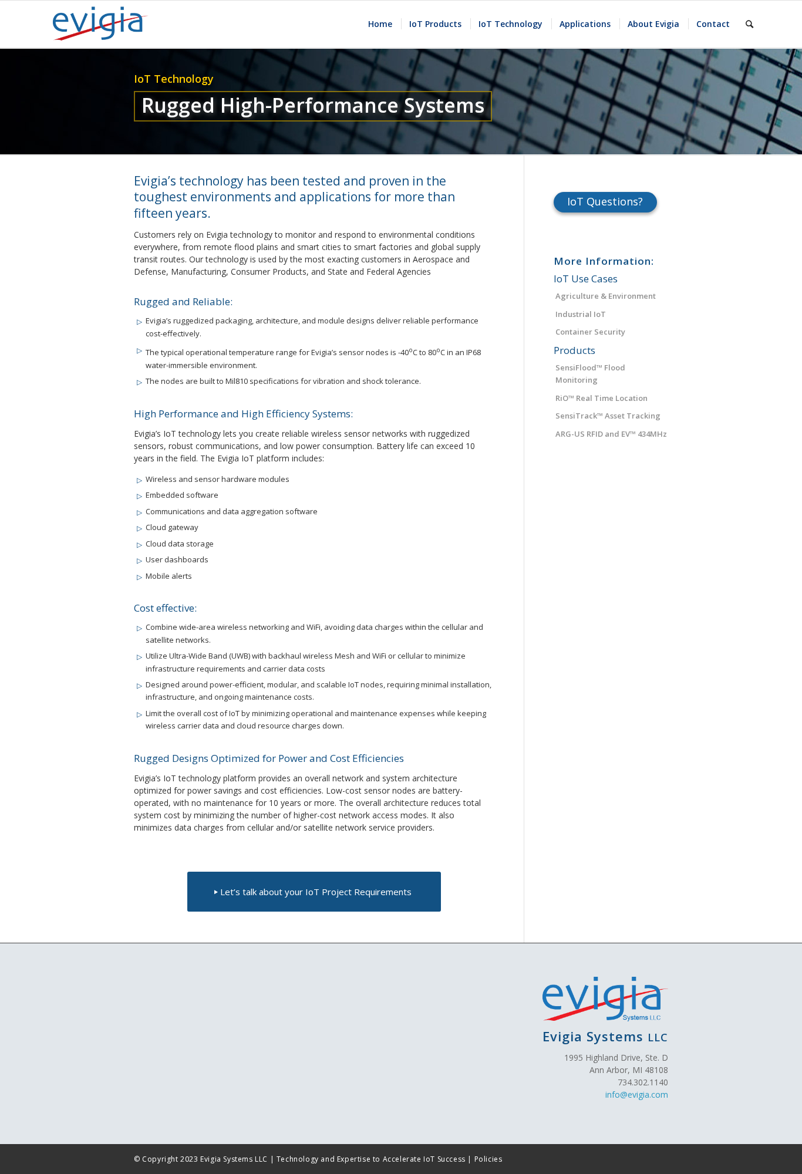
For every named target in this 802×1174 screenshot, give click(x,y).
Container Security (590, 331)
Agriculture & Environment (605, 296)
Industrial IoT (580, 314)
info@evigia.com (636, 1094)
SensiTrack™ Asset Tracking (608, 415)
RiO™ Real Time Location (601, 398)
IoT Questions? (605, 201)
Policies (488, 1159)
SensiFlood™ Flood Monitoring (590, 373)
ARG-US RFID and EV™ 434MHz (611, 434)
